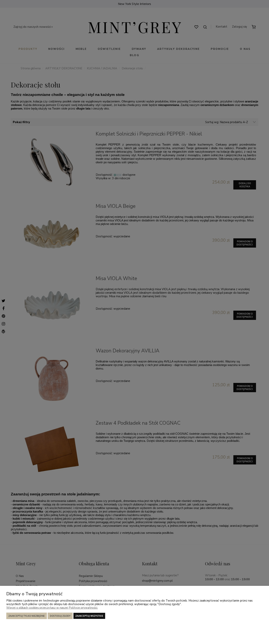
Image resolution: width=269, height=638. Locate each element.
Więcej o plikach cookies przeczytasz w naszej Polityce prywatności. (52, 608)
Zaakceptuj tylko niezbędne (26, 616)
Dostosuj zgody (60, 616)
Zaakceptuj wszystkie (89, 616)
